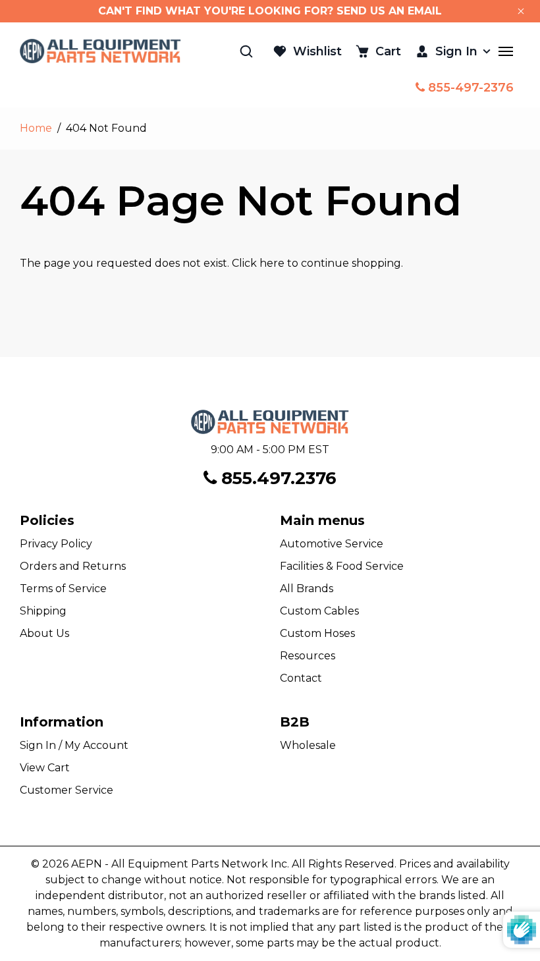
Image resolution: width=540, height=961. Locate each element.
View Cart (45, 767)
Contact (301, 678)
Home (36, 128)
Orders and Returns (73, 566)
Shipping (43, 611)
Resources (307, 655)
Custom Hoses (317, 633)
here (271, 263)
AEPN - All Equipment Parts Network (169, 864)
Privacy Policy (56, 543)
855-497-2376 (469, 87)
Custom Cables (319, 611)
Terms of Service (63, 588)
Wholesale (308, 745)
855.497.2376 (277, 478)
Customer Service (66, 790)
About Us (44, 633)
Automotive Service (331, 543)
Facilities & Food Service (342, 566)
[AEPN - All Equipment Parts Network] (100, 51)
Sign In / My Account (74, 745)
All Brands (306, 588)
